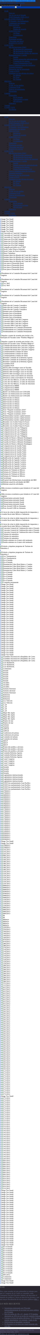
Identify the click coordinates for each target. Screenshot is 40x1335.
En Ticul (16, 77)
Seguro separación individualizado (25, 59)
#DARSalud (17, 101)
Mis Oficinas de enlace (8, 1)
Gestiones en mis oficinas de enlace (21, 73)
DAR (6, 11)
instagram (10, 3)
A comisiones (18, 35)
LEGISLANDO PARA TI (13, 19)
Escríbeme (12, 109)
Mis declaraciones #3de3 (17, 47)
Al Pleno (16, 33)
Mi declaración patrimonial (22, 49)
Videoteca (12, 103)
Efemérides (13, 91)
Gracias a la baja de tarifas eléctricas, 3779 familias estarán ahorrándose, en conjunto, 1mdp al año (22, 1319)
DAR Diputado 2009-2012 (25, 1)
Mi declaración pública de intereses (25, 53)
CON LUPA (8, 45)
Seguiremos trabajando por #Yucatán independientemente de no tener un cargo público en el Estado (21, 1310)
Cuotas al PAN (14, 71)
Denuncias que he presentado (19, 69)
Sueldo (15, 57)
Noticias (12, 83)
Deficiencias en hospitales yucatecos (17, 1322)
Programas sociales (15, 39)
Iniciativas (16, 27)
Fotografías (13, 95)
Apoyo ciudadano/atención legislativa (22, 65)
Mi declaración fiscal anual (22, 51)
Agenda (7, 105)
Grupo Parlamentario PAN (22, 63)
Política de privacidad (7, 1334)
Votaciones (13, 37)
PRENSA (7, 81)
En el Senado (18, 97)
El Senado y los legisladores (19, 21)
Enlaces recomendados (17, 89)
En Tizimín (17, 79)
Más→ (36, 1299)
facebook (3, 3)
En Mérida (17, 75)
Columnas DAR (14, 87)
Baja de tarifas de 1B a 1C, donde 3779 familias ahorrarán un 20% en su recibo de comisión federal (22, 1315)
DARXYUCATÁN (16, 43)
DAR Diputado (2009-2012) (19, 17)
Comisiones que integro (17, 23)
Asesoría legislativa (15, 67)
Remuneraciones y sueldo (18, 55)
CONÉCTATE (9, 107)
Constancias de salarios (21, 61)
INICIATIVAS (14, 25)
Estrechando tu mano (20, 99)
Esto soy (12, 13)
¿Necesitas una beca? (16, 41)
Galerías (7, 93)
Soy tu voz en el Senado (17, 15)
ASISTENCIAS (14, 31)
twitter (16, 3)
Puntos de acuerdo (19, 29)
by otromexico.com (22, 1334)
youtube (22, 3)
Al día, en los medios (16, 85)
